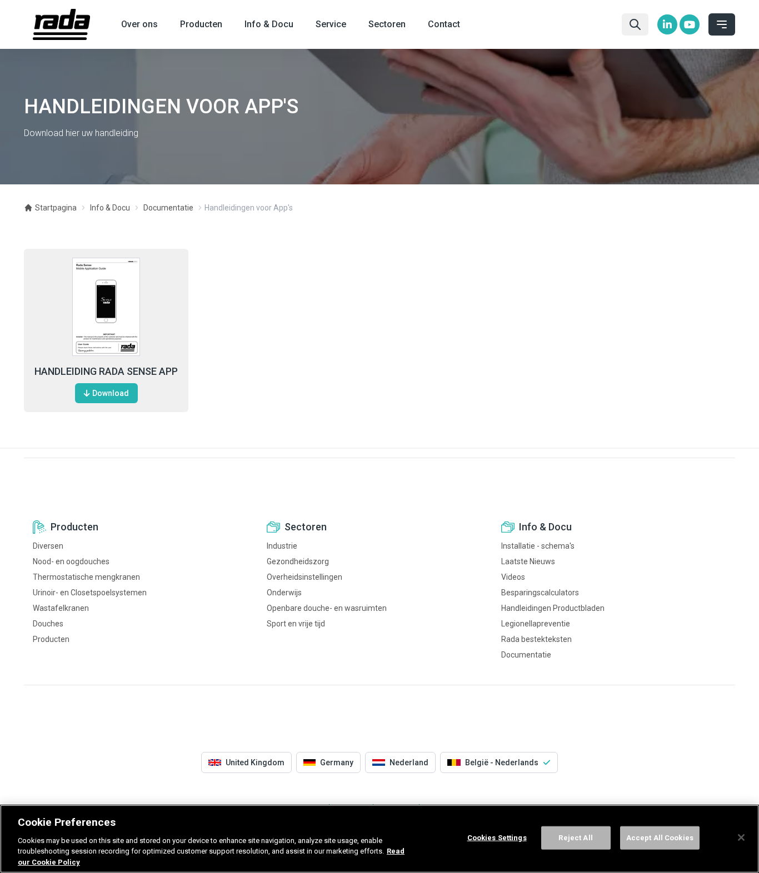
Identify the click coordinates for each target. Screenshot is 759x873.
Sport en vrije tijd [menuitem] (296, 623)
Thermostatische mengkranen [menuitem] (86, 577)
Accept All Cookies (659, 838)
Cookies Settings (497, 838)
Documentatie (168, 207)
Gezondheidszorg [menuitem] (298, 561)
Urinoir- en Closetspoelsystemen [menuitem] (90, 592)
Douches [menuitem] (48, 623)
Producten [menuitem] (201, 24)
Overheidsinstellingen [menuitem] (304, 577)
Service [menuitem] (331, 24)
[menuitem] (667, 24)
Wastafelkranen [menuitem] (61, 608)
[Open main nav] (721, 24)
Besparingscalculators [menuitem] (540, 592)
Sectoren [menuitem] (387, 24)
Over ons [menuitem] (139, 24)
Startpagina (56, 207)
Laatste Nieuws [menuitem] (528, 561)
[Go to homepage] (61, 24)
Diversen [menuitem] (48, 545)
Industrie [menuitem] (282, 545)
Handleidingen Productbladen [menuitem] (553, 608)
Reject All (575, 838)
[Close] (741, 837)
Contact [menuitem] (444, 24)
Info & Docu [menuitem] (268, 24)
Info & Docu (110, 207)
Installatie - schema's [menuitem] (538, 545)
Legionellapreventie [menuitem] (535, 623)
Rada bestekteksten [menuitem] (536, 639)
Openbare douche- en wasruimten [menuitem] (327, 608)
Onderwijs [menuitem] (284, 592)
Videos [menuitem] (513, 577)
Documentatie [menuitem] (526, 654)
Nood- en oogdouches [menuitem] (71, 561)
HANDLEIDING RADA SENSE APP (106, 371)
